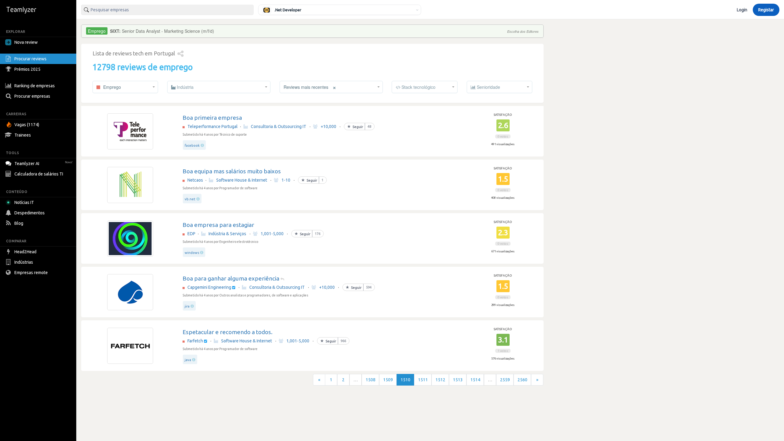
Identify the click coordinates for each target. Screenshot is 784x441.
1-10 (285, 180)
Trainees (22, 135)
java (188, 360)
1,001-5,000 (272, 233)
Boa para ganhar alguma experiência (231, 278)
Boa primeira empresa (212, 117)
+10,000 (328, 126)
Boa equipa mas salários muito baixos (232, 171)
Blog (18, 223)
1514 (475, 379)
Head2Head (25, 251)
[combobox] (167, 10)
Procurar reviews (30, 58)
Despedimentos (29, 212)
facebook (192, 145)
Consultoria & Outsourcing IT (278, 126)
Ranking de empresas (34, 85)
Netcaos (195, 180)
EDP (191, 233)
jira (187, 306)
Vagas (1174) (26, 124)
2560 (522, 379)
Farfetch (195, 340)
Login (742, 9)
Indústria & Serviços (227, 233)
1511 (423, 379)
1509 (388, 379)
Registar (766, 9)
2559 (505, 379)
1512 (440, 379)
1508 (370, 379)
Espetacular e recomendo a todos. (228, 332)
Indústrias (23, 262)
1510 (405, 379)
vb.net (190, 199)
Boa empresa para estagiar (218, 224)
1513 (458, 379)
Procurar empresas (32, 96)
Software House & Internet (241, 180)
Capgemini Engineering (209, 287)
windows (192, 252)
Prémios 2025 (27, 69)
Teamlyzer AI (43, 163)
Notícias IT (24, 202)
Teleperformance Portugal (212, 126)
